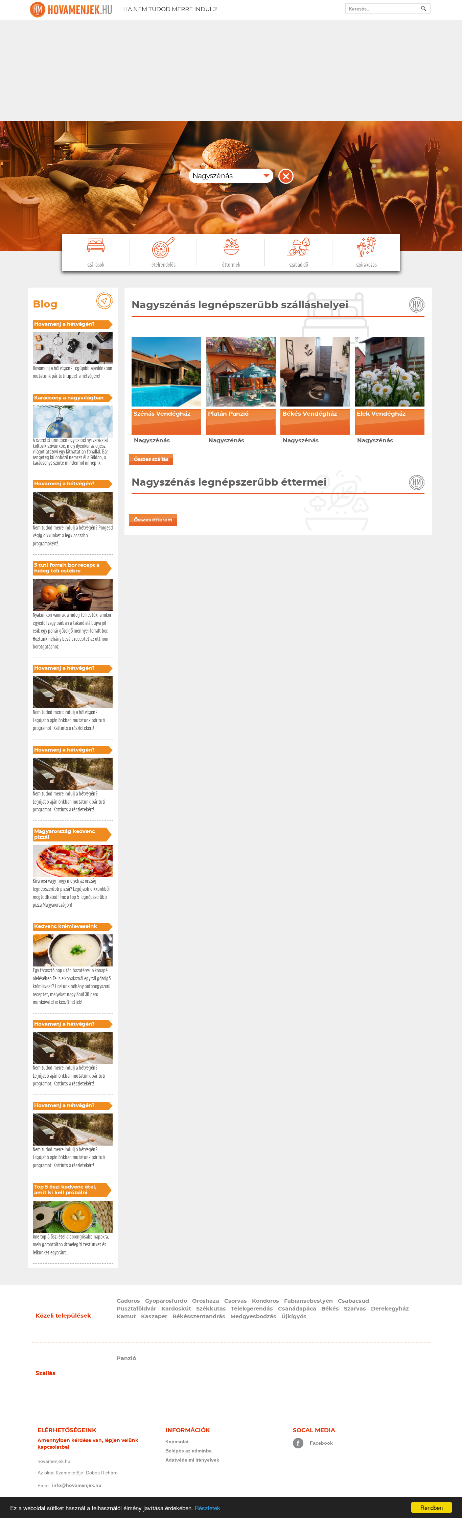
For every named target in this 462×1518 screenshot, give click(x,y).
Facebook (321, 1443)
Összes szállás (151, 459)
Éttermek (231, 265)
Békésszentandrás (198, 1316)
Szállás (45, 1373)
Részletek (207, 1507)
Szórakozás (366, 265)
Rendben (431, 1507)
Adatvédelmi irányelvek (192, 1460)
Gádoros (128, 1301)
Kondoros (265, 1301)
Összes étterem (153, 520)
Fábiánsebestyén (308, 1301)
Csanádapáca (297, 1309)
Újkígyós (293, 1316)
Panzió (126, 1358)
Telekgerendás (252, 1309)
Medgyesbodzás (253, 1316)
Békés (330, 1309)
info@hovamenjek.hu (76, 1485)
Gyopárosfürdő (166, 1301)
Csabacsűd (353, 1301)
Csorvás (235, 1301)
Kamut (126, 1316)
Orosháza (205, 1301)
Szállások (95, 265)
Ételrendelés (164, 265)
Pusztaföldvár (136, 1309)
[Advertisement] (231, 70)
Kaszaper (154, 1316)
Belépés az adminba (188, 1450)
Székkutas (211, 1309)
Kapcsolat (177, 1441)
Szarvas (355, 1309)
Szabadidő (298, 265)
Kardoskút (176, 1309)
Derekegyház (390, 1309)
